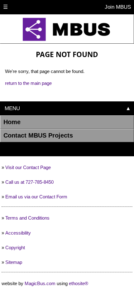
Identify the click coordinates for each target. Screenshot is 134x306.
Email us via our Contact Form (36, 196)
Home (12, 122)
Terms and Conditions (27, 218)
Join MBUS (117, 7)
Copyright (15, 247)
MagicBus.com (40, 283)
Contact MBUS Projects (38, 135)
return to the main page (28, 83)
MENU (11, 108)
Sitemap (13, 262)
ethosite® (78, 283)
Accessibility (18, 233)
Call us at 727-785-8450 (29, 182)
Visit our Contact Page (28, 167)
